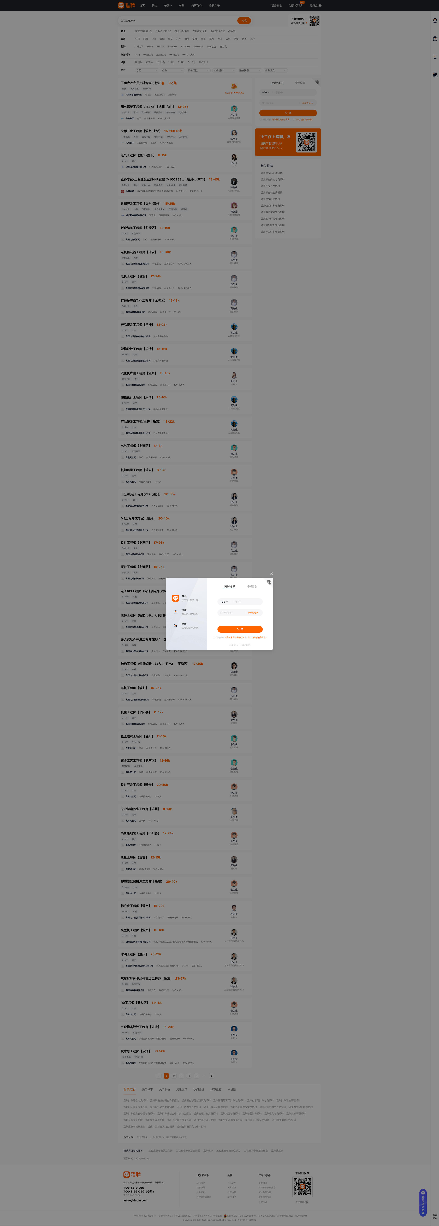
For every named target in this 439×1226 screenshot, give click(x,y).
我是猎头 (233, 645)
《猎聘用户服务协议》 (234, 637)
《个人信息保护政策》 (257, 637)
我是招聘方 (246, 645)
